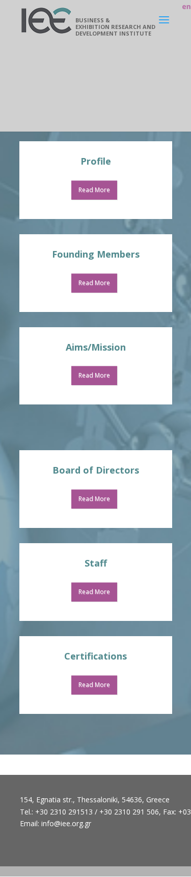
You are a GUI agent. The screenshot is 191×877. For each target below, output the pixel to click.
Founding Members (96, 254)
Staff (96, 563)
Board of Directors (95, 470)
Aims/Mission (96, 347)
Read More (94, 189)
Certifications (95, 656)
